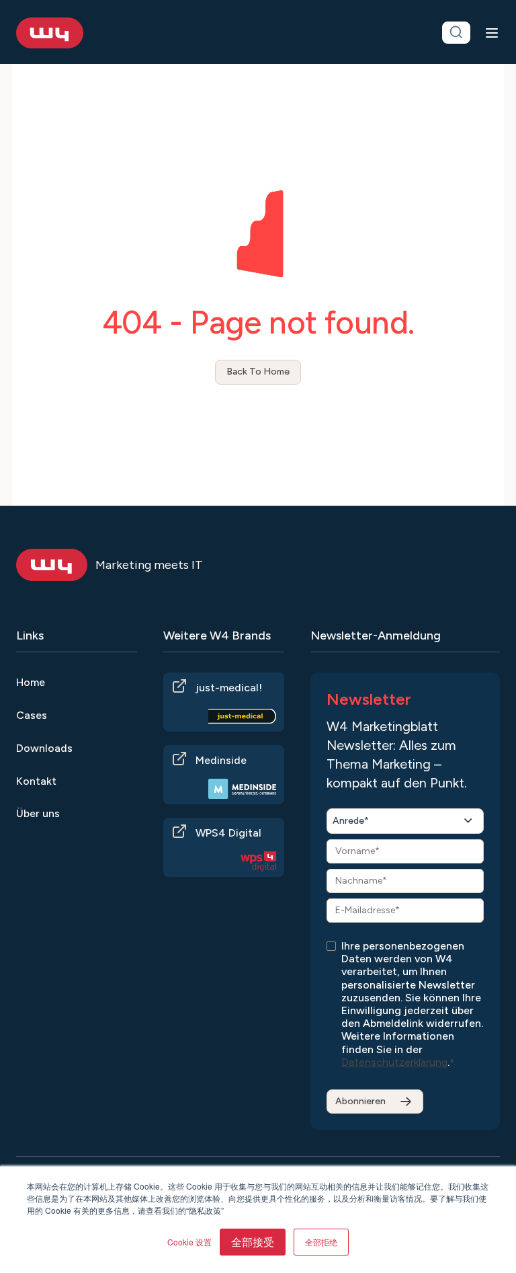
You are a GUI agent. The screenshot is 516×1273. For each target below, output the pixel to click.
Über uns (38, 813)
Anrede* (351, 820)
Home (30, 682)
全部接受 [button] (252, 1241)
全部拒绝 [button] (321, 1241)
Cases (31, 715)
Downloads (44, 748)
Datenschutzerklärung (394, 1062)
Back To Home (258, 371)
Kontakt (36, 781)
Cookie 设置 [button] (189, 1241)
